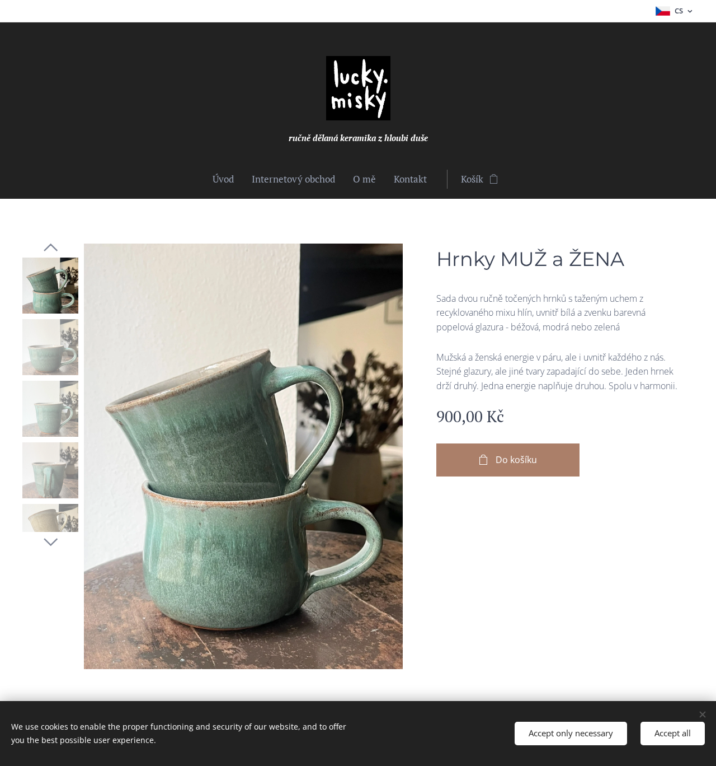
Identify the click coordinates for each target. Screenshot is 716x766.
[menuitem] (228, 179)
